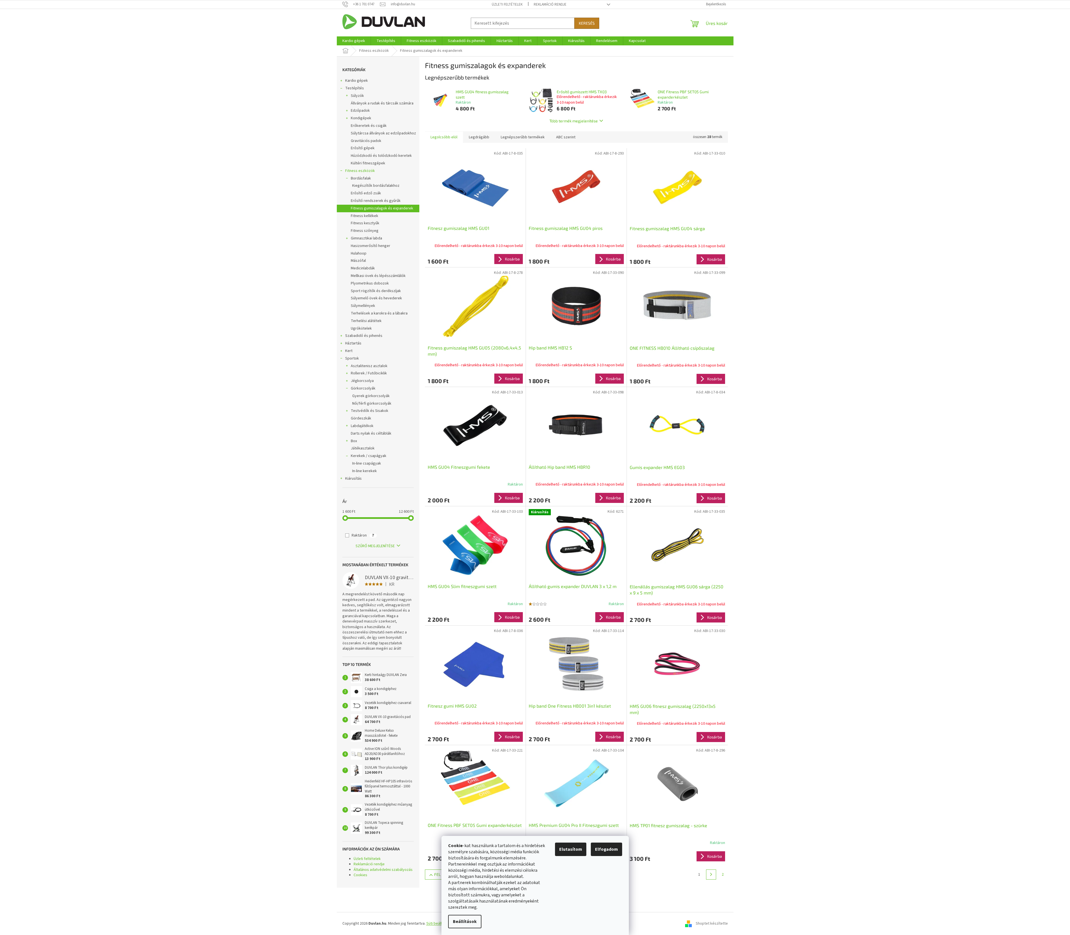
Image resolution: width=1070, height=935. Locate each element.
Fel (437, 874)
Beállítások (465, 921)
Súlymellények (363, 306)
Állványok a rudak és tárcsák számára (382, 103)
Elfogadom (606, 849)
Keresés (587, 23)
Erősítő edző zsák (366, 193)
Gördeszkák (361, 418)
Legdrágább (479, 137)
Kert (348, 351)
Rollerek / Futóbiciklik (369, 373)
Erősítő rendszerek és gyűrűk (376, 201)
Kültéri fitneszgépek (368, 163)
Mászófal (358, 261)
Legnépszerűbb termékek (523, 137)
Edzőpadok (360, 110)
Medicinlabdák (363, 268)
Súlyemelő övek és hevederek (376, 298)
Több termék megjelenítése (573, 120)
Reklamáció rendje (550, 4)
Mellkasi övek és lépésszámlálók (378, 276)
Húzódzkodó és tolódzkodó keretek (381, 155)
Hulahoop (358, 253)
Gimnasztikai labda (366, 238)
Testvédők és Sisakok (369, 411)
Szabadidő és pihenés (363, 336)
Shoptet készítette (712, 923)
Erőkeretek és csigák (369, 126)
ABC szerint (565, 137)
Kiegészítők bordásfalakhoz (375, 185)
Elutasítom (570, 849)
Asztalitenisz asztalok (369, 366)
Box (354, 441)
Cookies (360, 875)
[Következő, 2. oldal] (711, 874)
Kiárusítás (353, 478)
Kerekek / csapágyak (368, 456)
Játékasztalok (363, 448)
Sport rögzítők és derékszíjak (376, 291)
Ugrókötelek (361, 328)
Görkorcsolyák (363, 388)
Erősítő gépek (363, 148)
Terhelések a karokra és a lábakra (379, 313)
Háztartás (353, 343)
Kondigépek (361, 118)
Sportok (352, 358)
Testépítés (354, 88)
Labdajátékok (362, 426)
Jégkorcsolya (362, 381)
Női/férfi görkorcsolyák (371, 403)
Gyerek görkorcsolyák (371, 396)
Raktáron (363, 535)
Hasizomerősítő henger (370, 246)
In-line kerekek (364, 471)
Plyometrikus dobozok (370, 283)
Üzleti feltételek (507, 4)
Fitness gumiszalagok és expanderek (382, 208)
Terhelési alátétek (366, 321)
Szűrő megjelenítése (375, 546)
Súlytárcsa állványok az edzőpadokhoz (383, 133)
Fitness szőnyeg (364, 231)
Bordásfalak (361, 178)
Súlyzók (357, 96)
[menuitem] (354, 40)
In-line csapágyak (366, 463)
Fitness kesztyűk (365, 223)
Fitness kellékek (364, 216)
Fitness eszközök (360, 171)
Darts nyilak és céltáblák (371, 433)
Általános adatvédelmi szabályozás (383, 870)
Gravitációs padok (366, 141)
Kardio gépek (356, 80)
